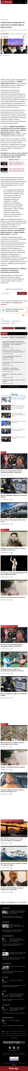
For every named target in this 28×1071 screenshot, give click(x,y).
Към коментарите (20, 328)
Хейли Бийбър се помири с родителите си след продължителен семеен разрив (13, 986)
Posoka (22, 1035)
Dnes (10, 1031)
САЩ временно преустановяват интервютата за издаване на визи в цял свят (17, 912)
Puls (4, 991)
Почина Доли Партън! (14, 1020)
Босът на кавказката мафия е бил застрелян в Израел (12, 357)
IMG (3, 1031)
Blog (10, 1035)
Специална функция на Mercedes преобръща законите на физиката (12, 972)
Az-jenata (6, 1005)
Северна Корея (6, 321)
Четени (12, 337)
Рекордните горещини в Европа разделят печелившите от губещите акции (12, 944)
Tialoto (5, 977)
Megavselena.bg (14, 1037)
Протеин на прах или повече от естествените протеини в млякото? (13, 351)
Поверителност (7, 1054)
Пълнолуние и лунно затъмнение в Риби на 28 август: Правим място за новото (19, 399)
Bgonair (5, 922)
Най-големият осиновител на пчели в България (18, 414)
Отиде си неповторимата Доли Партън (13, 597)
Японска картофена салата (18, 437)
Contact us (14, 1064)
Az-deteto (6, 1035)
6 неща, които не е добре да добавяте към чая (18, 430)
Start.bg (13, 1035)
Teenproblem (7, 1017)
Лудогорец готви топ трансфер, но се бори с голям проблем (17, 953)
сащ (13, 323)
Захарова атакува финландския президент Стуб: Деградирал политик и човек (12, 931)
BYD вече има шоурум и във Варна (17, 966)
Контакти (15, 1053)
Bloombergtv (7, 936)
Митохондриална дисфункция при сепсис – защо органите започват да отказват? (16, 995)
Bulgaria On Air (21, 1031)
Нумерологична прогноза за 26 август (19, 422)
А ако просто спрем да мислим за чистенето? (19, 406)
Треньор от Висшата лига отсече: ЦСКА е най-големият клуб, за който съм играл (13, 958)
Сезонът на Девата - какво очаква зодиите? (13, 1025)
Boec (26, 1035)
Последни (4, 337)
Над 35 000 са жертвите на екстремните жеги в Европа (10, 368)
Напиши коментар (8, 328)
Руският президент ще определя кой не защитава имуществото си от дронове (12, 917)
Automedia (6, 963)
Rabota (2, 1035)
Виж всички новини (14, 386)
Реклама (21, 1053)
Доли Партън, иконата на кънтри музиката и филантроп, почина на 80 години (17, 940)
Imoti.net (25, 1033)
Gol (3, 950)
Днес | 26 (19, 1)
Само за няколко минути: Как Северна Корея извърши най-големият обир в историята (17, 170)
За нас (5, 1053)
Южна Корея (16, 321)
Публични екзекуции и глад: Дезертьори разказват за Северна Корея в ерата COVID (17, 163)
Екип (9, 1053)
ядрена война (5, 323)
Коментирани (20, 337)
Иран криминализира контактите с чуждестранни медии (16, 926)
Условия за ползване (19, 1054)
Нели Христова (4, 36)
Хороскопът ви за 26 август (16, 980)
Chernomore (18, 1035)
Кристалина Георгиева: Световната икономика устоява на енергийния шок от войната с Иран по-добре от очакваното (13, 344)
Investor (5, 908)
